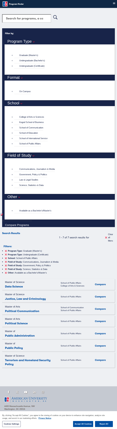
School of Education (28, 133)
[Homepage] (58, 399)
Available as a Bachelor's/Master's (35, 210)
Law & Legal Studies (28, 180)
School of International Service (33, 138)
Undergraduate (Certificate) (32, 66)
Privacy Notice (45, 418)
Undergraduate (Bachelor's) (32, 60)
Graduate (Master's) (28, 55)
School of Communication (31, 127)
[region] (58, 420)
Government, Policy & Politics (33, 174)
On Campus (25, 91)
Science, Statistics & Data (31, 185)
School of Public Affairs (30, 143)
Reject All (104, 424)
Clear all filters (110, 237)
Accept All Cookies (83, 424)
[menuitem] (61, 55)
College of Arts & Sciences (31, 117)
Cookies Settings (11, 424)
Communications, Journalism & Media (37, 169)
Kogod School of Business (31, 122)
